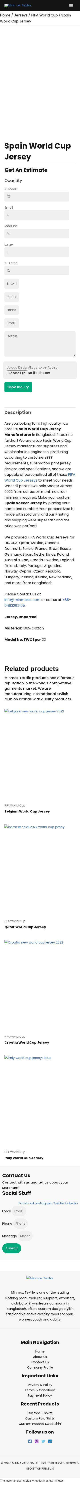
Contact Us (40, 1362)
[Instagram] (37, 1441)
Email (7, 1211)
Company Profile (40, 1367)
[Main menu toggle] (71, 5)
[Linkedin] (50, 1441)
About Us (40, 1357)
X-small (10, 189)
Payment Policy (40, 1395)
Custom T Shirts (40, 1413)
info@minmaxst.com (22, 599)
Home (5, 15)
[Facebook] (30, 1441)
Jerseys (21, 15)
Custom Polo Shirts (40, 1418)
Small (8, 207)
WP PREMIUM (45, 1468)
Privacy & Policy (40, 1385)
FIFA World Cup (44, 15)
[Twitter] (43, 1441)
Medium (10, 226)
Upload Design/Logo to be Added (32, 367)
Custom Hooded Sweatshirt (40, 1423)
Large (8, 244)
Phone (7, 1223)
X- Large (11, 263)
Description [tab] (17, 412)
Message (10, 1236)
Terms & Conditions (40, 1390)
